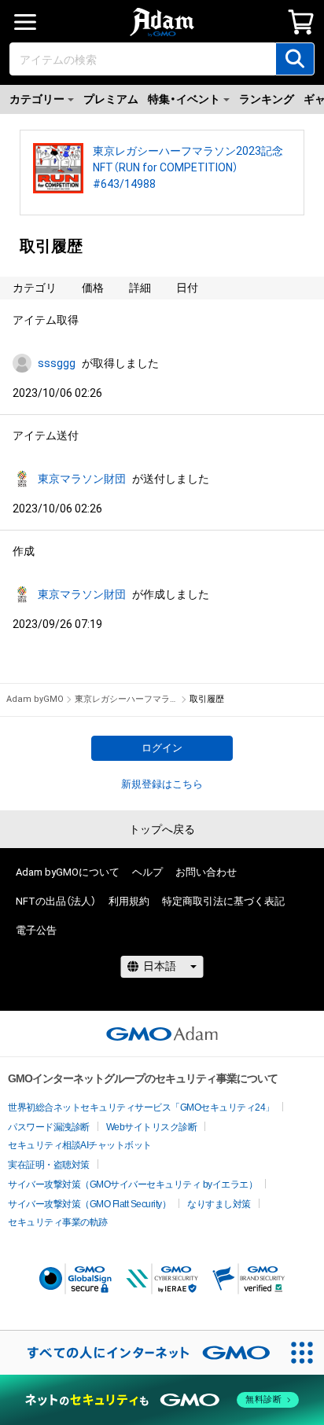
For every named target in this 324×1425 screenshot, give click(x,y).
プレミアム (110, 99)
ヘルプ (147, 872)
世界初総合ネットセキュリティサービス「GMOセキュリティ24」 (141, 1107)
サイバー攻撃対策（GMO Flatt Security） (89, 1204)
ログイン (162, 748)
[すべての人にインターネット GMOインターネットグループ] (140, 1353)
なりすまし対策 (219, 1204)
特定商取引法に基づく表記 (223, 901)
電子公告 (36, 930)
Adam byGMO (35, 699)
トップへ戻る (162, 829)
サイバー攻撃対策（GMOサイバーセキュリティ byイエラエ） (132, 1184)
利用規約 (129, 901)
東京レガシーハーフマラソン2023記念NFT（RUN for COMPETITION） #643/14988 (188, 167)
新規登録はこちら (162, 784)
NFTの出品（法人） (56, 901)
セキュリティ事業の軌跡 (58, 1222)
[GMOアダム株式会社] (162, 1034)
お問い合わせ (206, 872)
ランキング (266, 99)
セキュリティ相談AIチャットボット (80, 1145)
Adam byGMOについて (68, 872)
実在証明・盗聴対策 (49, 1164)
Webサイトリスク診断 (151, 1127)
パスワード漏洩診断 (49, 1127)
